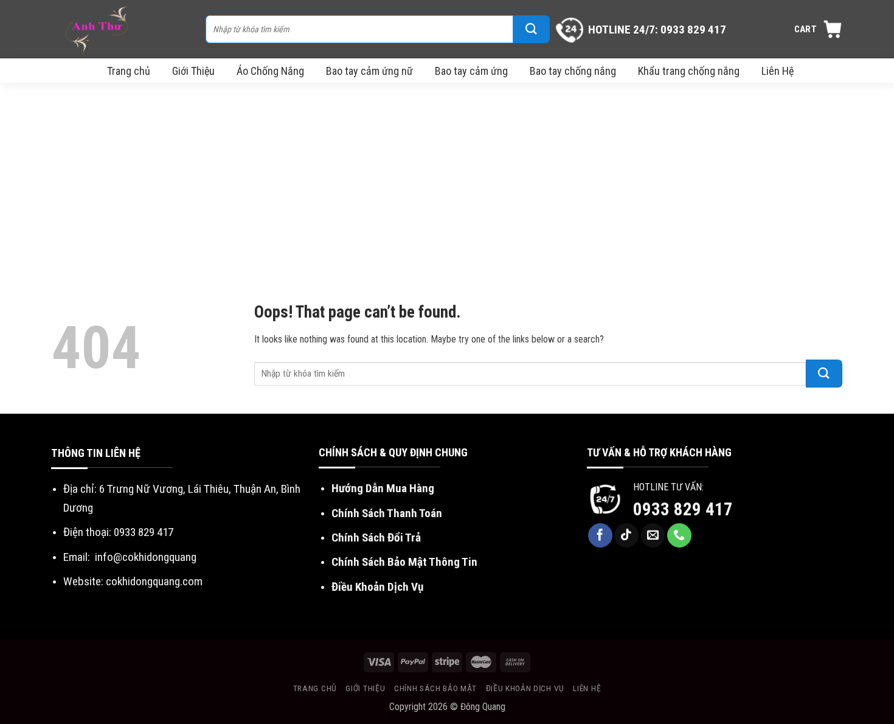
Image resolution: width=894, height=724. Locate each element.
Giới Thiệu (193, 70)
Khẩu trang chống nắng (689, 70)
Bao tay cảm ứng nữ (369, 70)
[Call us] (679, 535)
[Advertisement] (447, 174)
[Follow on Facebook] (600, 535)
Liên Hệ (777, 70)
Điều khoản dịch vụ (525, 688)
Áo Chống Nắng (270, 70)
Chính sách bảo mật (435, 688)
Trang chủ (128, 70)
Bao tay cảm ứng (471, 70)
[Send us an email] (653, 535)
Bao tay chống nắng (573, 70)
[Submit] (531, 29)
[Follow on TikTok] (626, 535)
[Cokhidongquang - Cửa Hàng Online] (122, 29)
